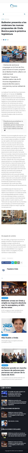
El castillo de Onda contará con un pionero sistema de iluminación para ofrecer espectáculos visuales (16, 394)
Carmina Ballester (18, 450)
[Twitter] (5, 39)
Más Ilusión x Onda (9, 338)
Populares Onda (12, 269)
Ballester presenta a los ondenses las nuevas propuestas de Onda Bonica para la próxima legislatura (17, 402)
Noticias (7, 19)
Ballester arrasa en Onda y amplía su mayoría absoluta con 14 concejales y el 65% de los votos (13, 304)
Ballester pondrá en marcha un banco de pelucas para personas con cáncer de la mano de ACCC (13, 371)
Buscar (25, 14)
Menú (3, 14)
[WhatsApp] (15, 262)
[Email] (7, 39)
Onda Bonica (10, 258)
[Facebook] (3, 39)
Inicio (2, 19)
